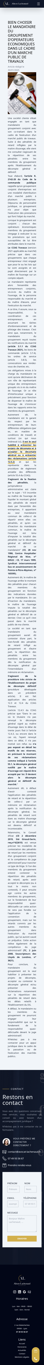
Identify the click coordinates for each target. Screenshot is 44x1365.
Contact (22, 1353)
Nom (27, 1183)
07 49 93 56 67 (22, 1332)
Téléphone (30, 1198)
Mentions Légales (22, 1357)
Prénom (12, 1183)
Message (12, 1212)
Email (10, 1198)
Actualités (22, 1350)
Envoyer (22, 1238)
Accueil (22, 1343)
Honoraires (22, 1347)
